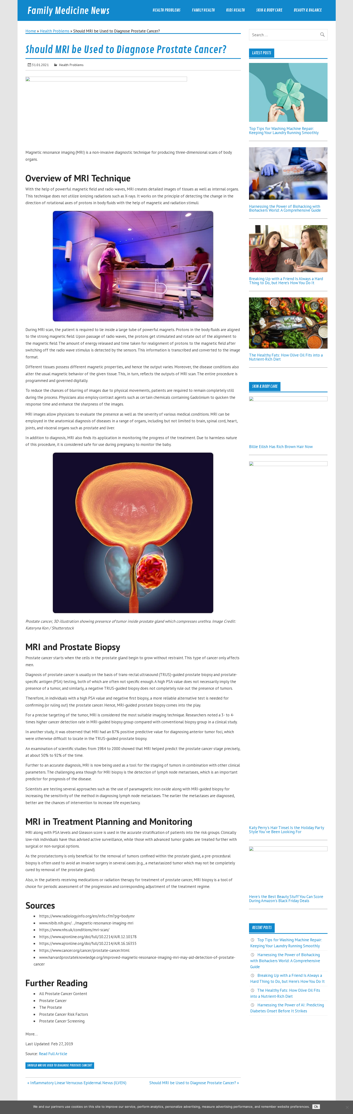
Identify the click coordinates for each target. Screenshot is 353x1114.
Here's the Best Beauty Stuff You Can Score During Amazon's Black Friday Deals (286, 898)
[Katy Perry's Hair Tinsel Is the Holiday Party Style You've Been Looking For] (288, 464)
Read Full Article (53, 1053)
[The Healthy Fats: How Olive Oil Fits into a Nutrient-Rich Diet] (288, 347)
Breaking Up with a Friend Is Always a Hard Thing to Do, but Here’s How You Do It (286, 280)
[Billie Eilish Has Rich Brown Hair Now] (288, 399)
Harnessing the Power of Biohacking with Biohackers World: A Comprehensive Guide (285, 208)
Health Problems (167, 10)
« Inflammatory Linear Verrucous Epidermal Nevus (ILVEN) (76, 1082)
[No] (347, 1107)
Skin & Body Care (269, 10)
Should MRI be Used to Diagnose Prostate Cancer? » (194, 1082)
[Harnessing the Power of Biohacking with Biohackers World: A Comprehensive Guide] (288, 198)
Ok (316, 1106)
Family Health (203, 10)
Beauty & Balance (308, 10)
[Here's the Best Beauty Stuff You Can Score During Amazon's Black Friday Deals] (288, 849)
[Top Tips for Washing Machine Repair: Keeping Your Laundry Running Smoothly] (288, 120)
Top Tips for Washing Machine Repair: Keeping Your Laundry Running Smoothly (284, 130)
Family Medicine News (68, 11)
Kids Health (235, 10)
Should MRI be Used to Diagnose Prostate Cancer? (59, 1065)
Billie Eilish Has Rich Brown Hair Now (281, 446)
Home (30, 31)
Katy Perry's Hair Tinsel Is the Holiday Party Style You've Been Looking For (286, 829)
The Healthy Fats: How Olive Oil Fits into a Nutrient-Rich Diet (286, 357)
